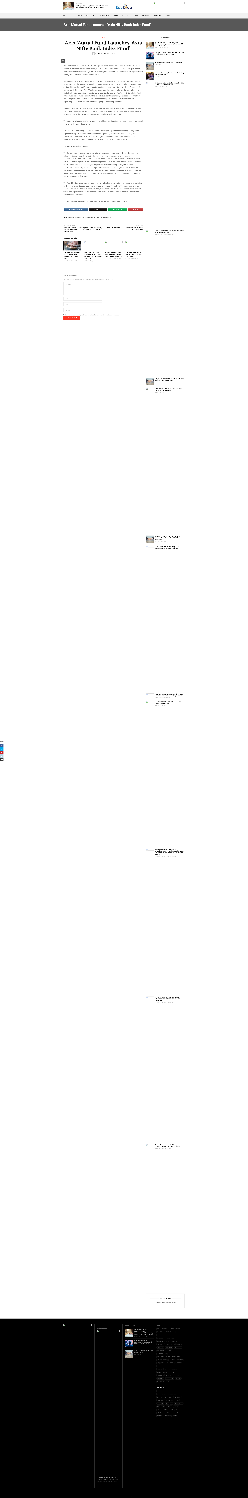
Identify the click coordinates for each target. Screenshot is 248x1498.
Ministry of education (170, 1366)
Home (80, 15)
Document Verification (163, 1341)
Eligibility (160, 1344)
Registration (169, 1375)
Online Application (162, 1372)
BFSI (103, 38)
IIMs (167, 1403)
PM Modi (172, 1372)
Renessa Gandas (102, 1481)
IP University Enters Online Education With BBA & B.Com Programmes (169, 84)
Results (177, 1375)
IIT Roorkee (180, 1359)
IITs (162, 47)
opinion (157, 392)
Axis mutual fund (90, 217)
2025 (158, 1328)
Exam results (178, 1347)
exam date (180, 1344)
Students (178, 1378)
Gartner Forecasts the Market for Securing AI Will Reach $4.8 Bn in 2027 (169, 53)
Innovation (170, 1362)
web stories (157, 15)
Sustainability (167, 1412)
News (87, 15)
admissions (160, 1331)
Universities (164, 86)
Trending (168, 382)
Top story (165, 47)
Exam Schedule (161, 1350)
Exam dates (160, 1347)
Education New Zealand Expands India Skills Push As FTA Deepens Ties (169, 379)
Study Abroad (160, 1381)
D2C (128, 15)
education (174, 1341)
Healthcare (160, 1403)
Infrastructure (179, 1403)
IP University (178, 1362)
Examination (168, 1347)
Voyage (175, 1415)
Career (136, 15)
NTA (165, 1369)
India (162, 1362)
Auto (179, 1391)
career (167, 1335)
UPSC (168, 1381)
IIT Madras (171, 1359)
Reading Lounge (168, 1409)
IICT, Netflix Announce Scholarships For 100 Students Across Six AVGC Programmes (169, 695)
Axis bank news (79, 217)
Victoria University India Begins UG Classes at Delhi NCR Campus (169, 231)
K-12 (94, 15)
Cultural (159, 1397)
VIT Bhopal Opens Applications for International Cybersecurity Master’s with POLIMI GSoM (91, 6)
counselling (160, 1338)
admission (164, 1328)
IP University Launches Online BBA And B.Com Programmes (168, 702)
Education (158, 76)
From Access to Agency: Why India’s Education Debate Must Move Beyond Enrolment (167, 998)
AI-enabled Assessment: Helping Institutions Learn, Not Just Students (167, 1145)
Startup (160, 64)
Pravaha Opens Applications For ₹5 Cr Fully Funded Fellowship (169, 73)
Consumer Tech (172, 1394)
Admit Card (168, 1331)
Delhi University (171, 1338)
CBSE (173, 1335)
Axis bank (71, 217)
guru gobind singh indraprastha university (168, 1356)
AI (122, 15)
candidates (160, 1335)
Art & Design (172, 1391)
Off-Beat (145, 15)
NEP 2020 (159, 1369)
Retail (176, 1409)
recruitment (160, 1375)
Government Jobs (162, 1353)
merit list (159, 1366)
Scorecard (160, 1378)
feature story (164, 856)
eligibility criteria (170, 1344)
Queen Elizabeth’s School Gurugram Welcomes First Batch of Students (167, 547)
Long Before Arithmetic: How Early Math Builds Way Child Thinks (168, 389)
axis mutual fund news (104, 217)
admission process (175, 1328)
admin (65, 260)
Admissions (103, 15)
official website (173, 1369)
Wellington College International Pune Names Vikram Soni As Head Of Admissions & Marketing (169, 538)
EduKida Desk (101, 54)
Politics (159, 1409)
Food (177, 1400)
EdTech (116, 15)
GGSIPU (169, 1350)
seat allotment (169, 1378)
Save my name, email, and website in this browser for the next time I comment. (93, 315)
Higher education (162, 1359)
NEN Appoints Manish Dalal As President (168, 63)
